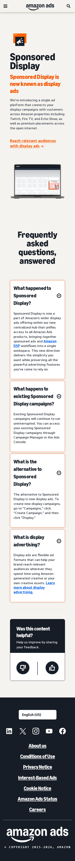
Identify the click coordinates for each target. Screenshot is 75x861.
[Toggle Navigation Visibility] (5, 6)
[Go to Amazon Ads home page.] (37, 834)
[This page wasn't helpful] (23, 668)
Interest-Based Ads (37, 778)
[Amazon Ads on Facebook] (62, 732)
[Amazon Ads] (36, 6)
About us (37, 746)
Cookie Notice (37, 788)
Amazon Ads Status (37, 799)
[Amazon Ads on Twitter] (22, 732)
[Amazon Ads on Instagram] (35, 732)
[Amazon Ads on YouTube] (49, 732)
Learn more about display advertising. (34, 587)
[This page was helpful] (52, 668)
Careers (37, 809)
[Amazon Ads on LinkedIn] (9, 732)
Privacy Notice (37, 767)
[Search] (69, 6)
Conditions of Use (37, 756)
